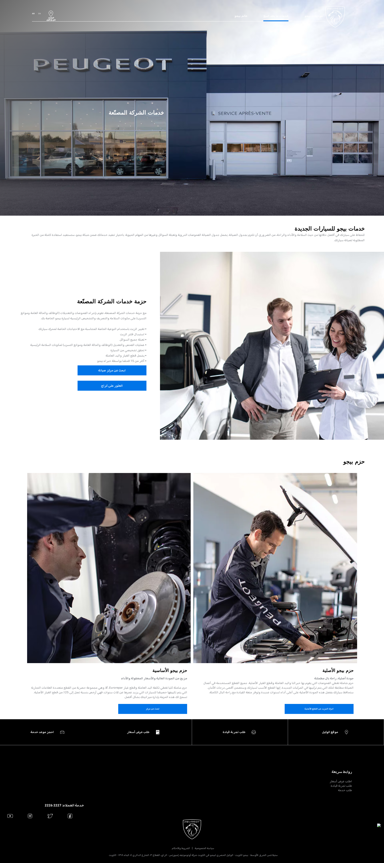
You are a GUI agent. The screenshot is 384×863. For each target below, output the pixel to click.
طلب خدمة (345, 790)
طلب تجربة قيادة (341, 786)
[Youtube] (10, 815)
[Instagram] (30, 815)
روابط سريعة (342, 771)
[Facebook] (70, 815)
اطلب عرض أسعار (341, 781)
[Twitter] (50, 815)
